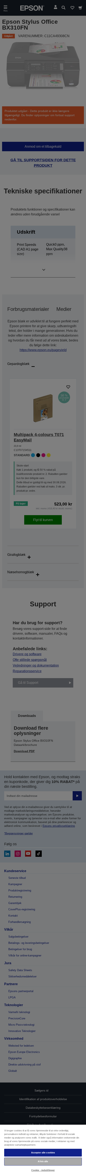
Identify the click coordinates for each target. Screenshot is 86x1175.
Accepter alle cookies (43, 1152)
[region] (43, 1149)
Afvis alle (43, 1161)
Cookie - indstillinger (43, 1170)
